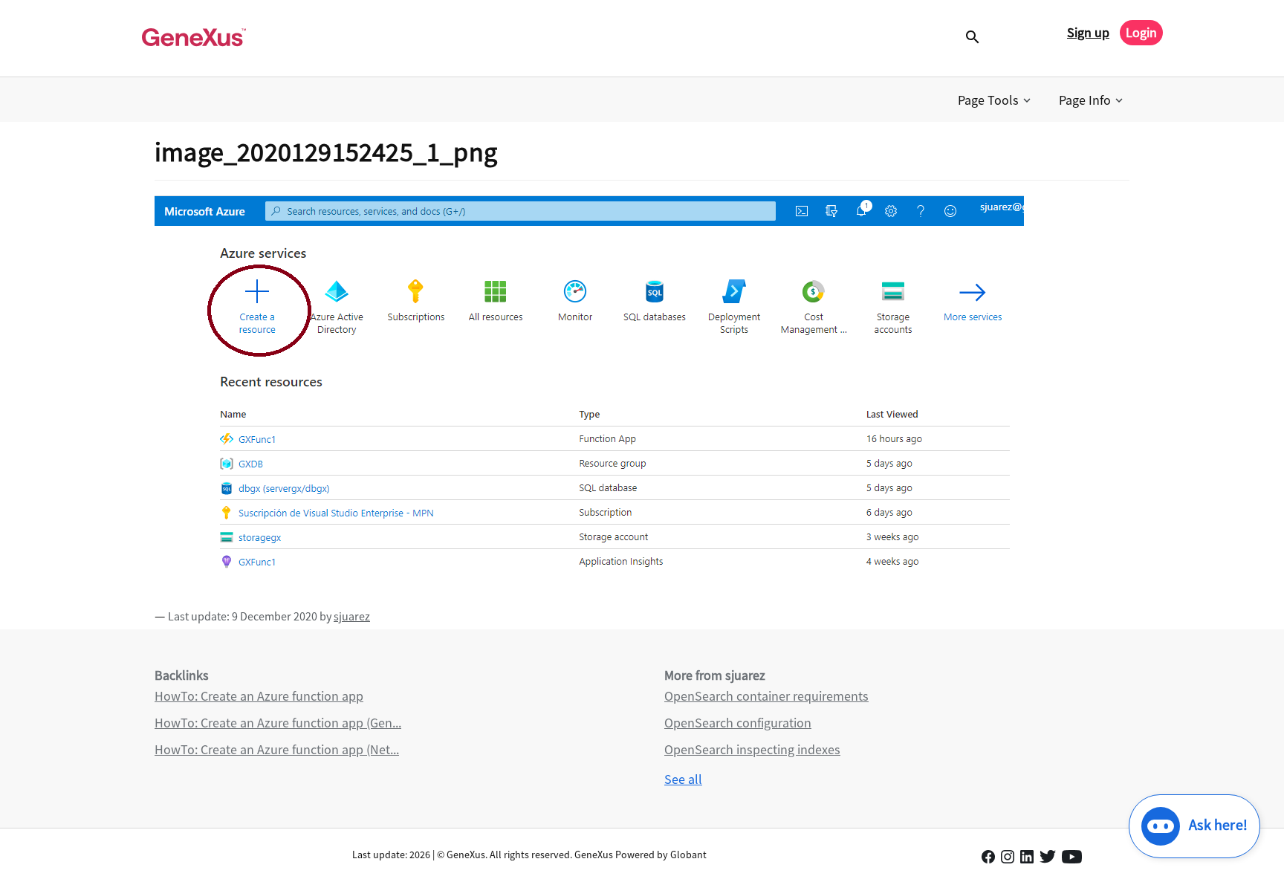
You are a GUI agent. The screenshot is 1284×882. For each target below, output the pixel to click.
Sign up (1088, 32)
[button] (995, 100)
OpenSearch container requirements (766, 695)
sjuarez (352, 616)
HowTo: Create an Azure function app (259, 695)
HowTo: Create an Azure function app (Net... (277, 749)
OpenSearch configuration (737, 722)
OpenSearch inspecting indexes (752, 749)
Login (1141, 32)
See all (683, 779)
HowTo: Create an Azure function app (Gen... (278, 722)
